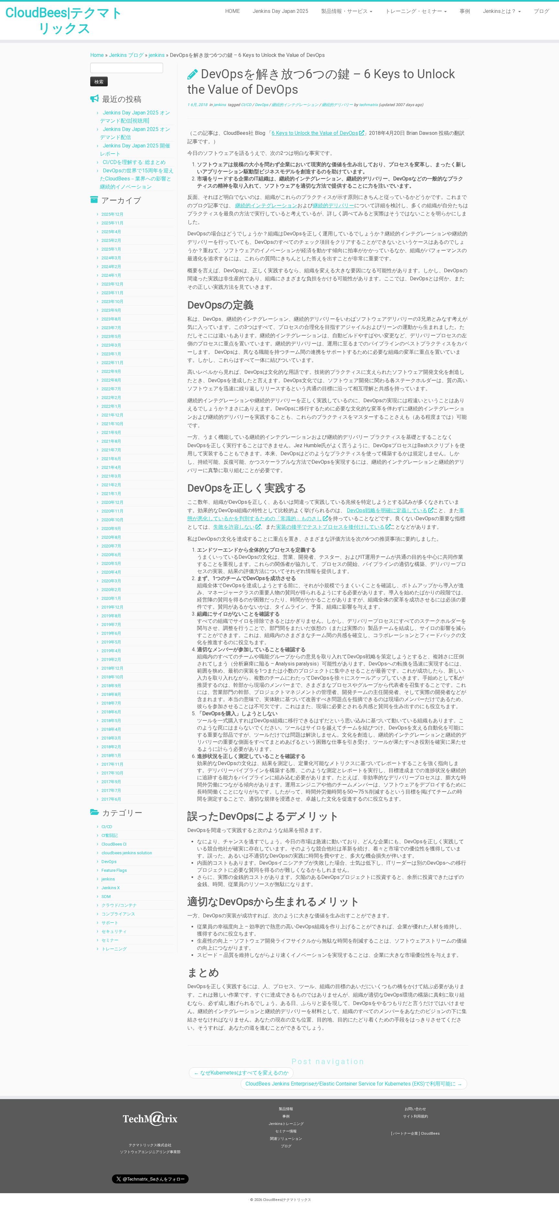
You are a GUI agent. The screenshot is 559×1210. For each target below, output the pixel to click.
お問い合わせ (415, 1109)
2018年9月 (111, 685)
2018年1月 (111, 755)
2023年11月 (113, 292)
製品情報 (286, 1109)
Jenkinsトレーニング (286, 1124)
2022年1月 (111, 406)
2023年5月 (111, 336)
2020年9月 (111, 528)
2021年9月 (111, 432)
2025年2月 (111, 240)
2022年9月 (111, 371)
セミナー (110, 940)
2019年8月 (111, 615)
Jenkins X (111, 887)
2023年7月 (111, 327)
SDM (106, 896)
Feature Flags (114, 870)
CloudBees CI (114, 844)
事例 (465, 11)
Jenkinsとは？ (500, 11)
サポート (110, 922)
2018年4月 (111, 729)
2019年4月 (111, 650)
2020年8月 (111, 537)
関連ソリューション (286, 1139)
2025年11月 (113, 223)
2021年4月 (111, 467)
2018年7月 (111, 703)
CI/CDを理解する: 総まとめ (134, 162)
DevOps (109, 861)
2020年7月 (111, 546)
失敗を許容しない (234, 527)
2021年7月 (111, 450)
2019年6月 (111, 633)
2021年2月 (111, 484)
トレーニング (114, 948)
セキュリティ (114, 931)
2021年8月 (111, 441)
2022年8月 (111, 380)
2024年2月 (111, 266)
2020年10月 (113, 519)
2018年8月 (111, 694)
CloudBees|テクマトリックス (64, 20)
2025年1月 (111, 249)
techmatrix (368, 105)
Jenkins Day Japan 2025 (280, 11)
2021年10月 (113, 423)
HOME (232, 11)
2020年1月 (111, 598)
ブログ (541, 11)
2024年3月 (111, 257)
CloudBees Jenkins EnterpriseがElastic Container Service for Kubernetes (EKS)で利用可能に (354, 1084)
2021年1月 (111, 493)
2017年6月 (111, 799)
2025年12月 (113, 214)
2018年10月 (113, 677)
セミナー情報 (286, 1131)
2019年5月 (111, 642)
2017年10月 (113, 773)
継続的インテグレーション (295, 105)
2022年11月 (113, 362)
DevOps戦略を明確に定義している (387, 510)
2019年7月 (111, 624)
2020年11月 (113, 511)
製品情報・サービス (345, 11)
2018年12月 (113, 668)
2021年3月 (111, 476)
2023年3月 (111, 345)
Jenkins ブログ (126, 55)
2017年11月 (113, 764)
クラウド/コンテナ (119, 905)
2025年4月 (111, 231)
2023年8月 (111, 319)
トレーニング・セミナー (414, 11)
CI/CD (107, 826)
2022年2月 (111, 397)
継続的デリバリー (338, 105)
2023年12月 (113, 284)
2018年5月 (111, 720)
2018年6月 (111, 711)
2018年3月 (111, 738)
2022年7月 (111, 388)
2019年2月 (111, 659)
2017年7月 (111, 790)
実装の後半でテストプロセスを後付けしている (330, 527)
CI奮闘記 (110, 835)
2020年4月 (111, 572)
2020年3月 (111, 580)
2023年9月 (111, 310)
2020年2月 (111, 589)
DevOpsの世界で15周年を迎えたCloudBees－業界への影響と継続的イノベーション (137, 178)
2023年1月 (111, 353)
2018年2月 (111, 746)
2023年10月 (113, 301)
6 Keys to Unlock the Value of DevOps (315, 133)
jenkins (157, 55)
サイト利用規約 (415, 1116)
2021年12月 (113, 415)
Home (97, 55)
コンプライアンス (118, 914)
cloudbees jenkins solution (127, 852)
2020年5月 (111, 563)
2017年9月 (111, 781)
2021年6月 (111, 458)
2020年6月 (111, 554)
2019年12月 (113, 607)
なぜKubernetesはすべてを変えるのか (241, 1073)
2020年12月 (113, 502)
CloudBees (430, 1133)
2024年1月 (111, 275)
